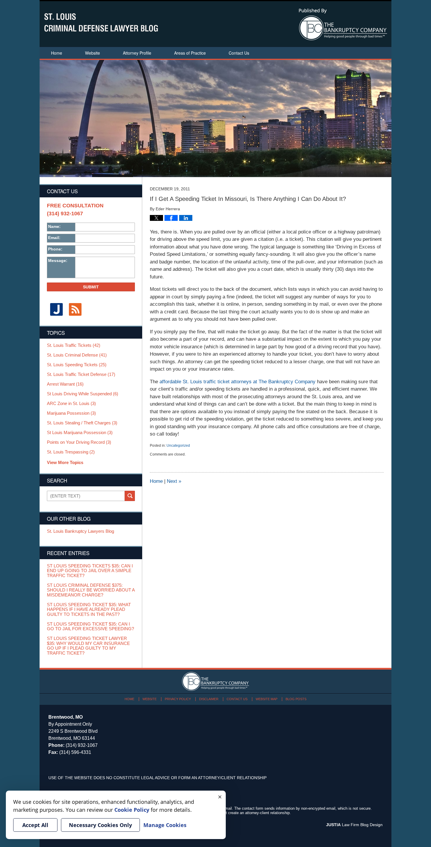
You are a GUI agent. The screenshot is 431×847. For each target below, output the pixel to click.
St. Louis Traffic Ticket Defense (81, 374)
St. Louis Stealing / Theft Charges (82, 423)
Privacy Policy (178, 699)
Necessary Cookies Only (100, 824)
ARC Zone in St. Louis (71, 403)
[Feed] (75, 309)
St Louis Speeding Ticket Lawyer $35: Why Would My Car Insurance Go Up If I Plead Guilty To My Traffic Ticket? (88, 646)
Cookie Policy (131, 809)
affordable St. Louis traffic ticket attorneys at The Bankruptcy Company (237, 381)
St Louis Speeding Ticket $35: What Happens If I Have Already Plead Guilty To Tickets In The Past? (89, 609)
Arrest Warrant (65, 384)
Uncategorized (178, 445)
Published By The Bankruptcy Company (343, 24)
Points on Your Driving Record (79, 442)
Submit (91, 287)
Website (92, 53)
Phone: (55, 249)
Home (56, 53)
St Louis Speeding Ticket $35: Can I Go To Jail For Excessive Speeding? (90, 626)
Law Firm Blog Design (354, 824)
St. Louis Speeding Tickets (76, 364)
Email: (54, 237)
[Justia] (56, 309)
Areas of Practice (190, 53)
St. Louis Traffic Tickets (73, 345)
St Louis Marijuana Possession (80, 432)
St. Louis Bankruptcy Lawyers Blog (80, 531)
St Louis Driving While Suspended (82, 393)
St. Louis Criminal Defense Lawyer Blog (101, 22)
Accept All (35, 824)
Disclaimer (208, 699)
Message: (57, 260)
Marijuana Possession (71, 413)
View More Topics (65, 462)
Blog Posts (296, 699)
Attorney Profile (137, 53)
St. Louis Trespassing (71, 452)
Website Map (266, 699)
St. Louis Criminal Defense (77, 355)
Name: (54, 226)
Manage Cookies (164, 824)
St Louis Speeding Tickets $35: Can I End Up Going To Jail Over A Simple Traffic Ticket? (90, 571)
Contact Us (239, 53)
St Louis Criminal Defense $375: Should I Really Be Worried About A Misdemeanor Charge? (91, 590)
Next (174, 481)
